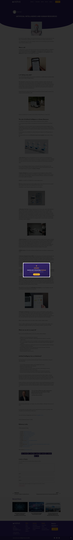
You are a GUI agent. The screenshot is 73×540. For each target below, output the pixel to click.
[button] (71, 537)
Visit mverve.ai (36, 274)
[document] (36, 270)
